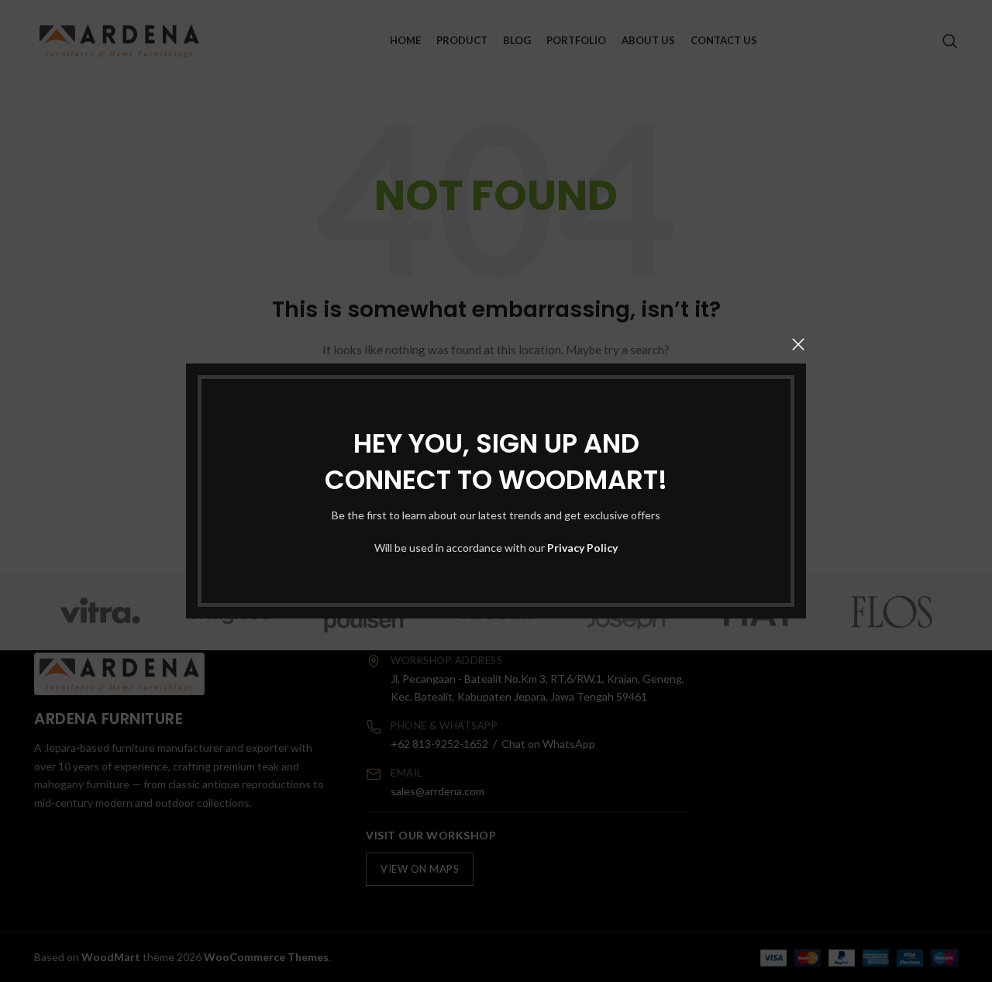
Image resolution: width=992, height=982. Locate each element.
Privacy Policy (582, 547)
